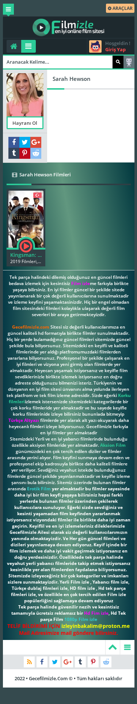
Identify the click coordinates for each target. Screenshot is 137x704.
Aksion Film (113, 445)
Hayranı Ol (24, 123)
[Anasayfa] (14, 46)
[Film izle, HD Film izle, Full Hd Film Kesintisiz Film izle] (69, 27)
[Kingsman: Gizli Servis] (26, 218)
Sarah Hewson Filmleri (44, 174)
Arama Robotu (128, 62)
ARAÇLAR (122, 8)
